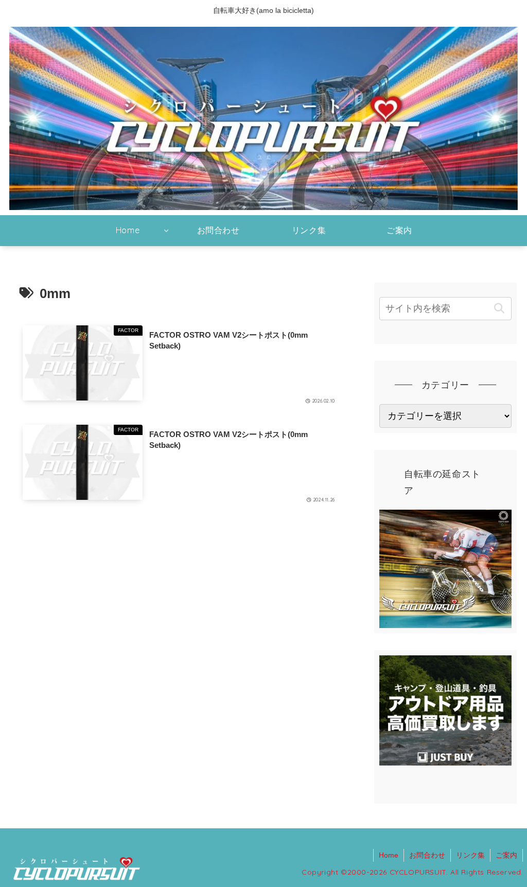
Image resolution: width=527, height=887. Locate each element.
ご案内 (506, 855)
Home (388, 855)
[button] (499, 309)
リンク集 (470, 855)
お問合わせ (427, 855)
